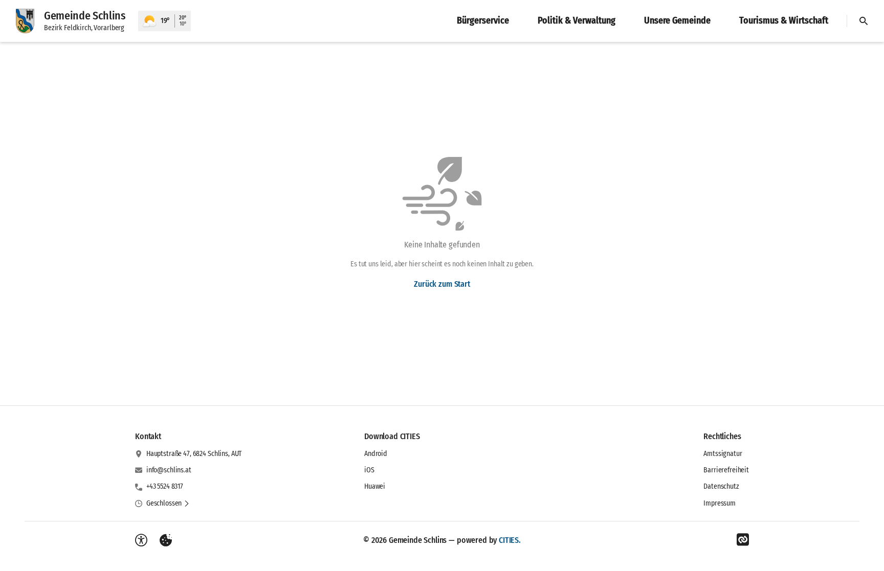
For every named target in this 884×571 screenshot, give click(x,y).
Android (375, 453)
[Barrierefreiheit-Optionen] (141, 540)
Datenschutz (721, 486)
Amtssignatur (722, 453)
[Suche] (863, 21)
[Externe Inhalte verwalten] (166, 540)
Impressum (719, 503)
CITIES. (510, 540)
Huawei (374, 486)
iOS (369, 470)
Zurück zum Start (442, 284)
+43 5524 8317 (164, 486)
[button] (168, 503)
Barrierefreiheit (726, 470)
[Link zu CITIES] (743, 540)
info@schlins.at (168, 470)
